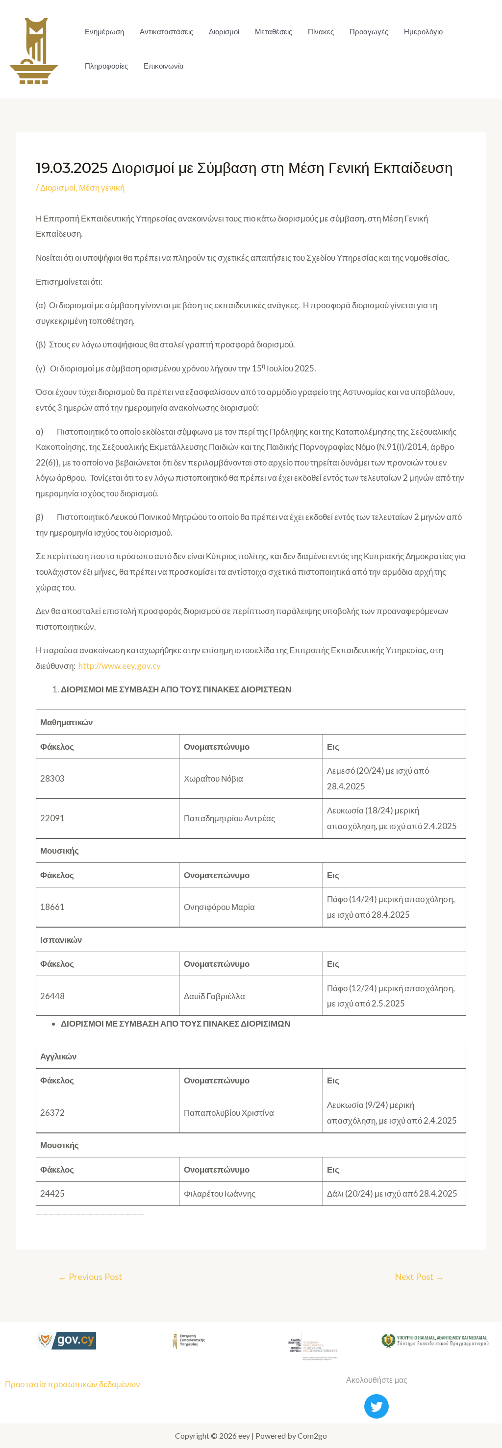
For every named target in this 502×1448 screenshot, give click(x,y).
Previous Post (90, 1276)
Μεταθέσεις (273, 31)
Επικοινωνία (164, 66)
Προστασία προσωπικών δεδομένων (72, 1384)
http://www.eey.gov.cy (119, 666)
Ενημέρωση (104, 31)
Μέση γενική (102, 187)
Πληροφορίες (106, 66)
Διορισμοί (224, 31)
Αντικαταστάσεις (166, 31)
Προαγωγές (369, 31)
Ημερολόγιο (423, 31)
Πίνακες (321, 31)
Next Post (419, 1276)
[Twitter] (376, 1406)
